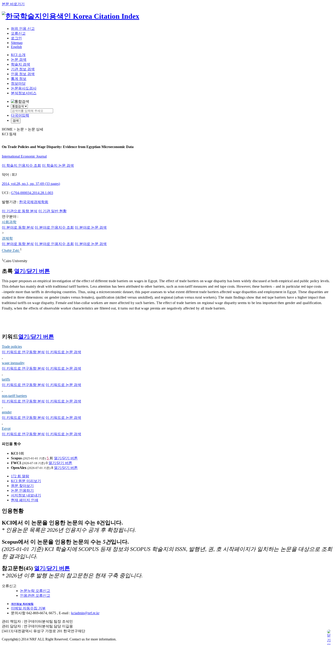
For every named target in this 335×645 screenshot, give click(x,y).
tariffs (6, 379)
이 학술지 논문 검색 (58, 165)
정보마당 (18, 83)
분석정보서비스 (23, 93)
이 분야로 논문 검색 (91, 227)
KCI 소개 (18, 55)
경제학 (7, 238)
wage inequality (13, 363)
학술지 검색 (20, 64)
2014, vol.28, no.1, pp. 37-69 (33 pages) (31, 184)
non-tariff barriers (14, 396)
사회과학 (9, 222)
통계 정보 (18, 79)
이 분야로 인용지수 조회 (54, 227)
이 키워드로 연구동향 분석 (23, 352)
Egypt (6, 428)
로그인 (16, 38)
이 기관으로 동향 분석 (19, 211)
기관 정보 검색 (23, 69)
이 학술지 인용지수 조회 (21, 165)
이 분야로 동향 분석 (18, 227)
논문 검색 (18, 59)
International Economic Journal (24, 156)
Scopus (16, 458)
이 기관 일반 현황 (52, 211)
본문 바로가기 (13, 4)
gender (7, 412)
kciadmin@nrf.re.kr (85, 613)
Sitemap (17, 43)
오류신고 (18, 33)
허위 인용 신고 (23, 29)
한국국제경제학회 (33, 202)
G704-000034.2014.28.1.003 (32, 193)
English (16, 47)
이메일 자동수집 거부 (28, 608)
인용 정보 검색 (23, 74)
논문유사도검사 (23, 88)
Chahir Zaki (11, 251)
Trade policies (12, 346)
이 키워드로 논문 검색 (63, 352)
